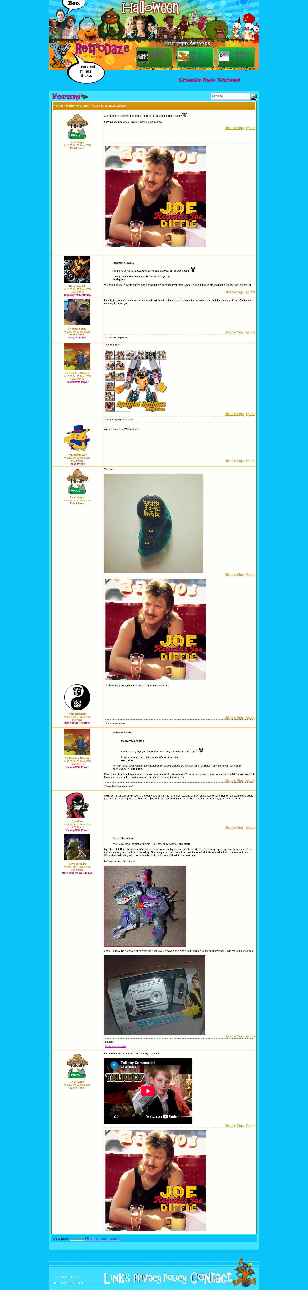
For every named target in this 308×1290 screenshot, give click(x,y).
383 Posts (77, 869)
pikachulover (79, 454)
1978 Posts (77, 827)
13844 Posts (77, 148)
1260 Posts (77, 292)
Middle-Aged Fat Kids (115, 1046)
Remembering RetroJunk (241, 54)
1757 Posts (77, 379)
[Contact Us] (209, 1283)
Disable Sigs (234, 128)
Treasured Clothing (157, 54)
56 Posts (77, 719)
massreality (79, 864)
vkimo (79, 821)
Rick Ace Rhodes (79, 373)
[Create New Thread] (209, 81)
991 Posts (77, 460)
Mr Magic (79, 142)
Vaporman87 (79, 328)
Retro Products (77, 105)
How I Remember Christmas (198, 56)
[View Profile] (77, 137)
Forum (58, 105)
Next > (104, 1239)
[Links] (115, 1278)
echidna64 (79, 286)
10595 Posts (77, 334)
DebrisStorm (79, 713)
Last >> (115, 1239)
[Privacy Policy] (158, 1283)
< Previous (77, 1239)
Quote (250, 128)
